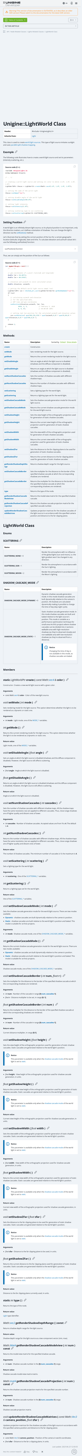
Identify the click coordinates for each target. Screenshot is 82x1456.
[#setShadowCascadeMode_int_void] (55, 906)
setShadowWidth (11, 432)
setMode (8, 352)
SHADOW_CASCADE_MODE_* (53, 934)
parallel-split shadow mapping (23, 145)
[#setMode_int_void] (35, 702)
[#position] (24, 222)
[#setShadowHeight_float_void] (49, 1039)
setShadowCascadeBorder (15, 471)
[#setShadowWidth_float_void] (48, 1128)
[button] (40, 249)
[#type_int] (25, 1300)
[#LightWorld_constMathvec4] (67, 679)
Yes (28, 1451)
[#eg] (16, 152)
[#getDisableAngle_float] (34, 777)
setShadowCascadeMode (14, 400)
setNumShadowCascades (15, 376)
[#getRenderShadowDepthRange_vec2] (65, 1322)
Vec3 (74, 1416)
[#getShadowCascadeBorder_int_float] (56, 1004)
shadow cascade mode (54, 1059)
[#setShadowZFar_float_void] (44, 1216)
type (6, 491)
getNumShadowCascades (15, 383)
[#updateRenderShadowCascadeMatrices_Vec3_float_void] (41, 1420)
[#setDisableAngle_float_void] (46, 752)
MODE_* (35, 720)
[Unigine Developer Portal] (11, 4)
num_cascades (47, 994)
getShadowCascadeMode (15, 407)
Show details (72, 342)
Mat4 (13, 1345)
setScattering (10, 391)
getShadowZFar (11, 457)
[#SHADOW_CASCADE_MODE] (37, 582)
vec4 (51, 680)
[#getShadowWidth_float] (35, 1172)
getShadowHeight (12, 422)
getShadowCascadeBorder (15, 481)
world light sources (32, 142)
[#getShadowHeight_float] (36, 1084)
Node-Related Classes (18, 32)
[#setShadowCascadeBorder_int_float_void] (64, 975)
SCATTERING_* (32, 876)
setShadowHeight (11, 415)
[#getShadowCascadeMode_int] (43, 941)
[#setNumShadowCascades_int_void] (60, 803)
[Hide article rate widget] (42, 1451)
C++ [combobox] (72, 20)
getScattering (10, 395)
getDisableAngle (11, 368)
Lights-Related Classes (36, 32)
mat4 (13, 1381)
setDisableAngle (11, 361)
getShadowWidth (11, 439)
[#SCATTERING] (20, 540)
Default (63, 342)
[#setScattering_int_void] (46, 860)
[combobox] (65, 3)
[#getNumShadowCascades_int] (43, 833)
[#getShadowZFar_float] (33, 1258)
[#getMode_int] (23, 727)
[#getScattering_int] (28, 883)
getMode (8, 356)
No (36, 1451)
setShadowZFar (11, 449)
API (8, 32)
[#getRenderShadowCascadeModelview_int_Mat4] (12, 1348)
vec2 (12, 1323)
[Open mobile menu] (76, 3)
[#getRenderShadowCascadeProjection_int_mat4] (12, 1384)
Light (34, 136)
